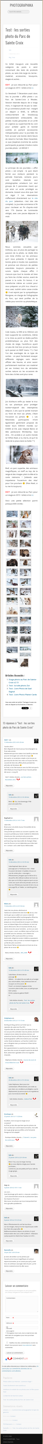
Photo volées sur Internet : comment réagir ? (17, 1382)
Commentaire (10, 1298)
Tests (13, 57)
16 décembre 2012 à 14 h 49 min (19, 797)
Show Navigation (34, 19)
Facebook (14, 17)
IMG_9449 (24, 953)
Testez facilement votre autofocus (14, 1385)
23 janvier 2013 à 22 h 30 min (18, 1157)
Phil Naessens (7, 1424)
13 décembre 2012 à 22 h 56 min (14, 906)
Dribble (28, 17)
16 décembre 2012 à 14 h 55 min (19, 862)
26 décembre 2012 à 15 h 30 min (19, 1080)
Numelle (7, 1250)
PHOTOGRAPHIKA (21, 5)
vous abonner (27, 1345)
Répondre (9, 786)
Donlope (7, 1114)
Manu (6, 903)
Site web (9, 1328)
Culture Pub (28, 1099)
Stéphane (8, 1018)
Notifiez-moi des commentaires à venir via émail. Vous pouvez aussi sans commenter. (21, 1345)
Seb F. (6, 740)
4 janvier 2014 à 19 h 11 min (13, 1188)
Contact (12, 1416)
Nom (10, 1317)
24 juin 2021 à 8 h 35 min (12, 1252)
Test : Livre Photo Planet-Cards (23, 694)
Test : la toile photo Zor (19, 685)
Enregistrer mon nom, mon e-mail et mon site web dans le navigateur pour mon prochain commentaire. (21, 1335)
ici (32, 88)
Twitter (19, 17)
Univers (5, 1410)
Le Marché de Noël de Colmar (13, 1396)
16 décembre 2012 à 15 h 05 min (19, 970)
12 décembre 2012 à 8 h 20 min (14, 742)
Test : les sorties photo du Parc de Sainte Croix (18, 1400)
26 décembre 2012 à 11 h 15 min (14, 1021)
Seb (10, 50)
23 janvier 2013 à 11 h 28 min (13, 1116)
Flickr (23, 17)
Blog (10, 57)
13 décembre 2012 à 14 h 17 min (14, 820)
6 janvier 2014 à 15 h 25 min (13, 1220)
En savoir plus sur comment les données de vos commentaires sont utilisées (20, 1368)
